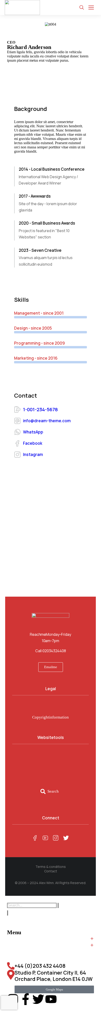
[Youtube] (51, 999)
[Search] (7, 912)
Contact (50, 871)
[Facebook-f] (25, 999)
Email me (50, 667)
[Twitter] (38, 999)
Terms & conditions (50, 866)
